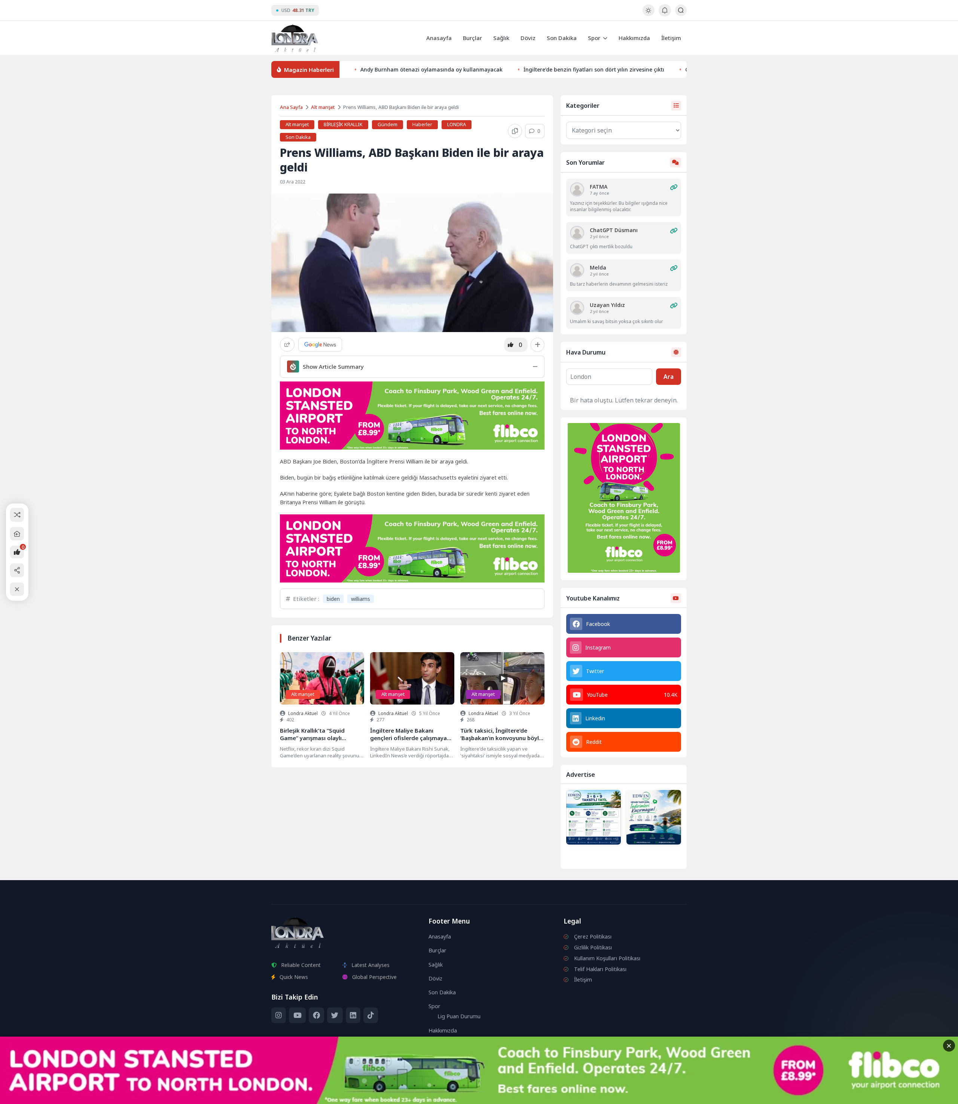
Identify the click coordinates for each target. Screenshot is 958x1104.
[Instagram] (278, 1015)
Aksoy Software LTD (540, 1095)
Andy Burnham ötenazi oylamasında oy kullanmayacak (431, 69)
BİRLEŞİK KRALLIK (343, 124)
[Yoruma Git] (673, 187)
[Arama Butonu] (681, 10)
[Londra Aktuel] (294, 38)
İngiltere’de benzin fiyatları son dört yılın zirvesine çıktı (594, 69)
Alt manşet (323, 107)
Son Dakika (562, 38)
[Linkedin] (353, 1015)
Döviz (528, 38)
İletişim (671, 38)
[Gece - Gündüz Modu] (648, 14)
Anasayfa (439, 38)
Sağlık (501, 38)
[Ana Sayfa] (17, 534)
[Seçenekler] (537, 345)
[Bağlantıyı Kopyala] (515, 131)
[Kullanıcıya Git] (577, 189)
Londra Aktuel (303, 713)
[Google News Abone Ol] (320, 345)
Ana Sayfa (291, 107)
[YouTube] (297, 1015)
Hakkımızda (634, 38)
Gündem (387, 124)
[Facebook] (316, 1015)
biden (333, 598)
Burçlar (472, 38)
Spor (594, 38)
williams (360, 598)
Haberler (422, 124)
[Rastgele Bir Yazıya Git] (17, 515)
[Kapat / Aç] (17, 589)
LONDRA (456, 124)
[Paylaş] (287, 345)
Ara (668, 376)
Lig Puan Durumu (458, 1016)
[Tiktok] (370, 1015)
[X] (334, 1015)
